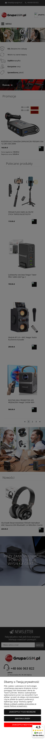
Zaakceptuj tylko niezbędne (22, 712)
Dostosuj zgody (22, 719)
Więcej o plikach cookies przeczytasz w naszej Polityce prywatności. (20, 705)
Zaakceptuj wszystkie (22, 725)
